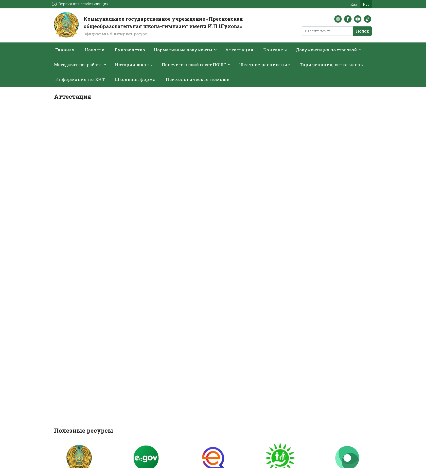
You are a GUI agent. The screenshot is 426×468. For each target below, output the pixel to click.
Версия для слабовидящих (83, 3)
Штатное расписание (264, 64)
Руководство (130, 50)
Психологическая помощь (198, 79)
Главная (65, 50)
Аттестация (239, 50)
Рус (366, 4)
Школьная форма (135, 79)
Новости (95, 50)
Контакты (275, 50)
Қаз (354, 4)
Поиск (362, 31)
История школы (134, 64)
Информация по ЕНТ (80, 79)
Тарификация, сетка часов (331, 64)
